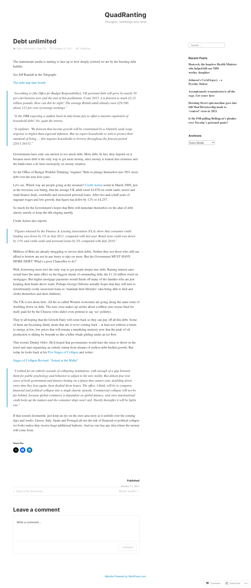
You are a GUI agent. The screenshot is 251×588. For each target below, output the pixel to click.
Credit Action (94, 185)
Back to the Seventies (27, 491)
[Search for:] (207, 44)
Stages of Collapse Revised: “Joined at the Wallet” (45, 360)
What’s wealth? (128, 491)
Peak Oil (41, 48)
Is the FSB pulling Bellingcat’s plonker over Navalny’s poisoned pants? (212, 120)
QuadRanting (125, 15)
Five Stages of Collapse (63, 352)
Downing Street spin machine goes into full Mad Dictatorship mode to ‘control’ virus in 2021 (213, 107)
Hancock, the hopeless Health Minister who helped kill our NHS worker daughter (213, 68)
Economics (29, 48)
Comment (127, 547)
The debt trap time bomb (29, 82)
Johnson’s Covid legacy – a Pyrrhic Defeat (205, 82)
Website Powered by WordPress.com (125, 576)
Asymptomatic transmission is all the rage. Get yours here (212, 93)
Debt (19, 48)
